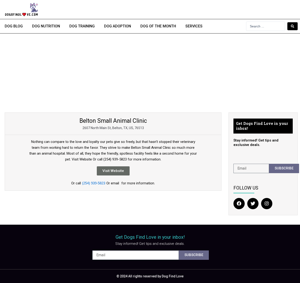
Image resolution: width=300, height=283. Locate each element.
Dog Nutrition (46, 26)
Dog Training (82, 26)
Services (193, 26)
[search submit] (292, 26)
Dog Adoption (117, 26)
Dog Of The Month (158, 26)
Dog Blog (14, 26)
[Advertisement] (150, 68)
